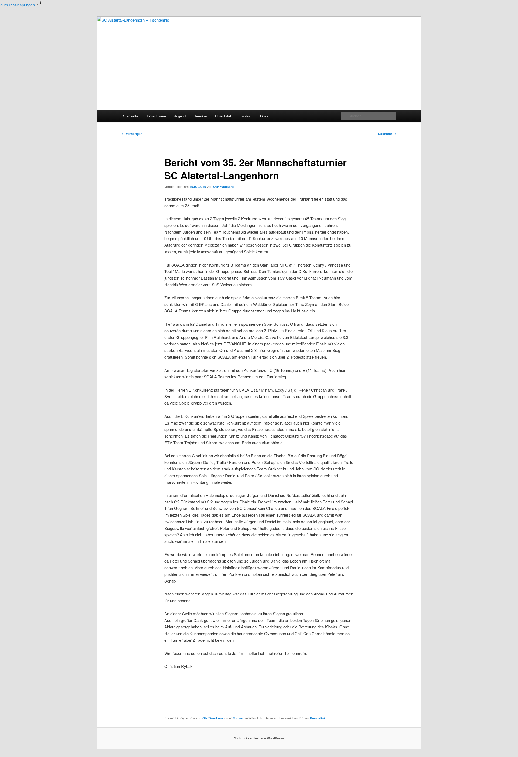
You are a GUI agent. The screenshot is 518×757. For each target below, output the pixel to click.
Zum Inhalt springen (18, 5)
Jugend (180, 116)
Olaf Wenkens (223, 186)
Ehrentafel (223, 116)
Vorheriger (132, 133)
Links (264, 116)
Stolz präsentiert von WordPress (259, 738)
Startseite (130, 116)
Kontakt (246, 116)
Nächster (387, 133)
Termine (200, 116)
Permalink (318, 718)
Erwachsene (156, 116)
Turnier (238, 718)
